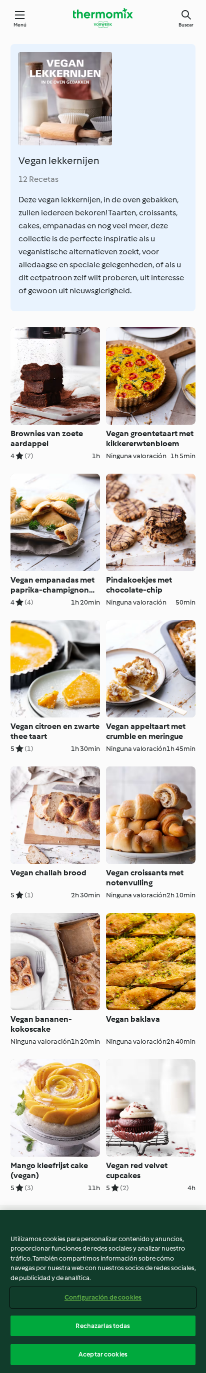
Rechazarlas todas (103, 1326)
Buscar (186, 24)
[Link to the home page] (103, 18)
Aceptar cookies (103, 1354)
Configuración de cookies (103, 1297)
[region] (103, 1291)
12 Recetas (38, 179)
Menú (20, 24)
